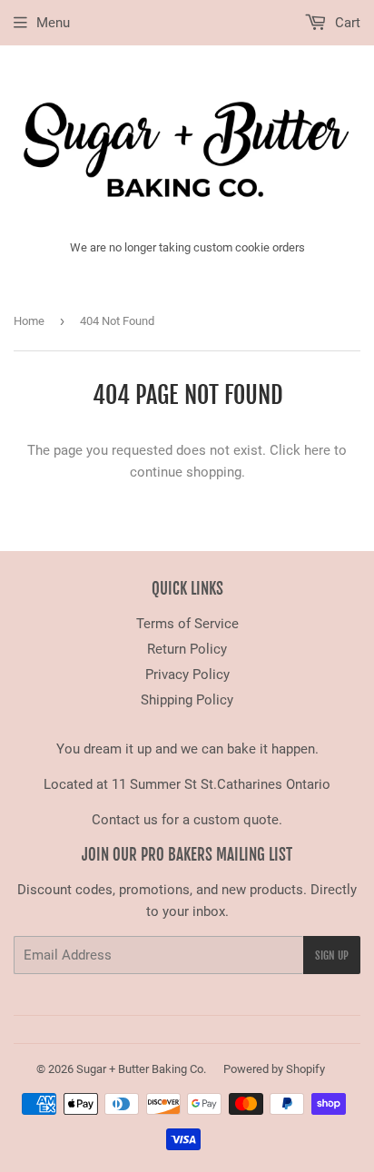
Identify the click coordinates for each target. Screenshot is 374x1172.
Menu (53, 23)
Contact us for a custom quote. (187, 820)
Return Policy (187, 649)
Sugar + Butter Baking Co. (141, 1069)
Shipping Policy (187, 700)
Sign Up (332, 955)
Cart (345, 23)
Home (29, 321)
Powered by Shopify (274, 1069)
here (317, 450)
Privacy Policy (187, 674)
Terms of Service (187, 624)
